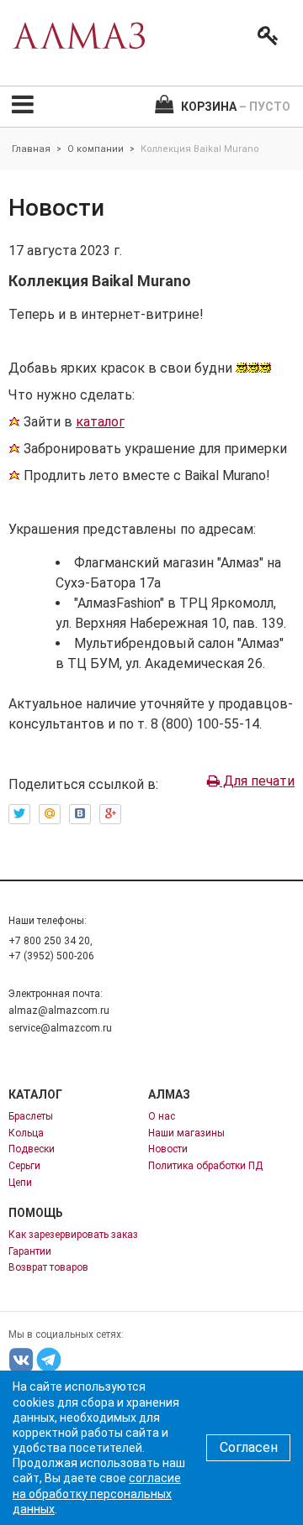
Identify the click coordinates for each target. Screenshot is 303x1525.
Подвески (31, 1149)
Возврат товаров (48, 1267)
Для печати (257, 781)
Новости (168, 1149)
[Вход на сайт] (264, 36)
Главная (31, 149)
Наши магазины (186, 1133)
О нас (161, 1116)
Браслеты (30, 1116)
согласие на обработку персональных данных (97, 1493)
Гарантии (29, 1251)
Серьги (24, 1166)
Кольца (26, 1133)
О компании (95, 149)
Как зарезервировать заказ (73, 1234)
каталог (100, 422)
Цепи (20, 1182)
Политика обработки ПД (205, 1166)
